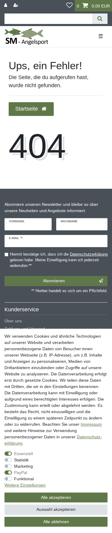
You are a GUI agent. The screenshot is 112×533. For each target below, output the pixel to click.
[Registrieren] (16, 5)
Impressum (91, 424)
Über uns (13, 320)
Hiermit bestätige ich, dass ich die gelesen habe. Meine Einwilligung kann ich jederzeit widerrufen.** (59, 260)
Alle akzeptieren (56, 497)
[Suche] (100, 18)
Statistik (21, 459)
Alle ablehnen (56, 521)
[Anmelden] (6, 5)
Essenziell (23, 453)
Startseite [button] (27, 109)
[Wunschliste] (69, 5)
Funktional (24, 478)
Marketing (23, 466)
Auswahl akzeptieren (56, 509)
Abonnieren (54, 280)
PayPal (20, 472)
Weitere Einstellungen (25, 485)
